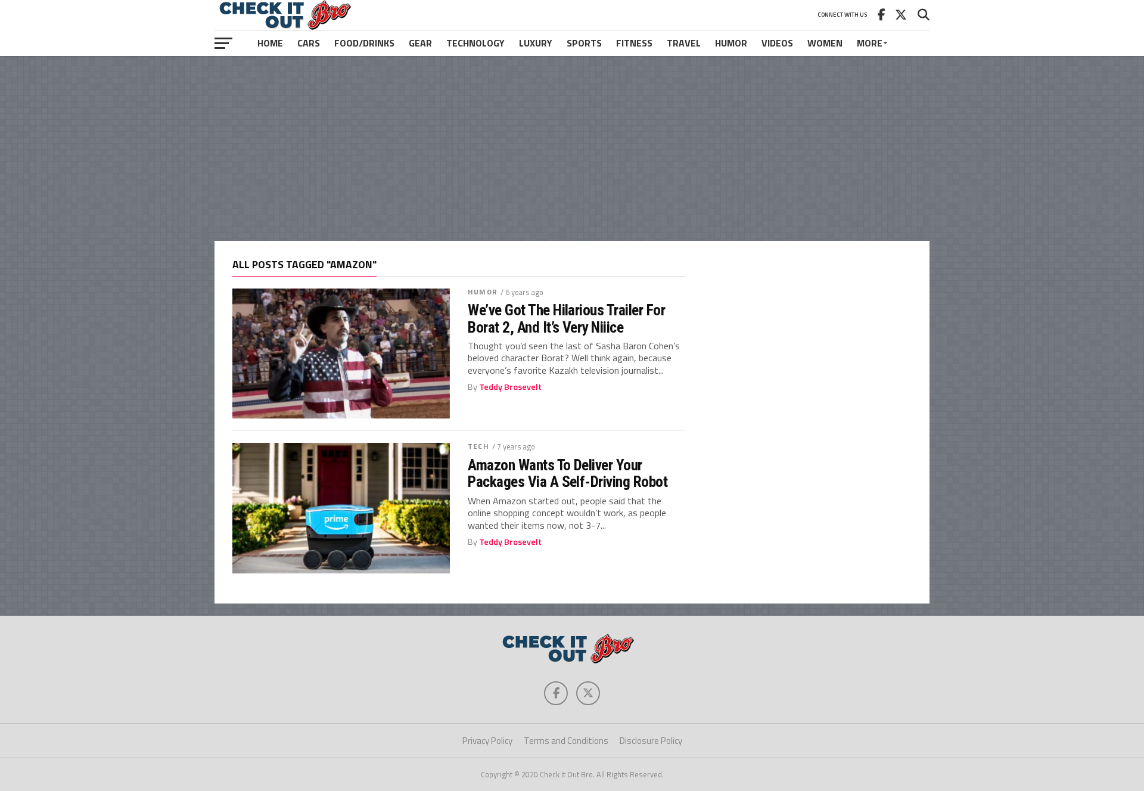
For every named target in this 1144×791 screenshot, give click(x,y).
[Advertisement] (572, 148)
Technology (475, 43)
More (869, 43)
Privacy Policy (487, 740)
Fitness (634, 43)
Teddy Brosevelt (510, 386)
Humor (731, 43)
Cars (308, 43)
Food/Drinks (364, 43)
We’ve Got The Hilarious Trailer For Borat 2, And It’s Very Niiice (566, 318)
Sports (584, 43)
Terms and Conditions (566, 740)
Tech (478, 446)
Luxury (535, 43)
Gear (420, 43)
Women (825, 43)
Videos (777, 43)
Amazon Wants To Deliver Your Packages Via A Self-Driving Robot (567, 473)
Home (270, 43)
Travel (684, 43)
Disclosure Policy (651, 740)
